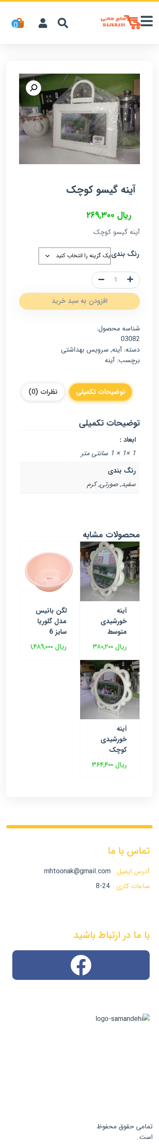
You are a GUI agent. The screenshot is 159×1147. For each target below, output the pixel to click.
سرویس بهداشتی (85, 349)
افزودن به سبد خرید (79, 301)
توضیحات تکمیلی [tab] (100, 392)
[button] (33, 88)
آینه (117, 349)
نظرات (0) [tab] (43, 392)
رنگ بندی (125, 254)
